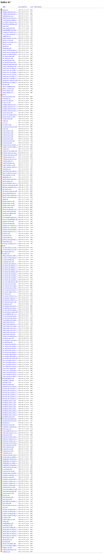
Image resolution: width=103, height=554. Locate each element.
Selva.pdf (6, 26)
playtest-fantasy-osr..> (10, 438)
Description (38, 6)
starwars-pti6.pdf (8, 477)
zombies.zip (6, 551)
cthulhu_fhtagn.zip (8, 163)
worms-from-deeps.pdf (9, 543)
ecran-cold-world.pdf (9, 211)
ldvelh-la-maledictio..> (10, 336)
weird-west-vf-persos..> (10, 531)
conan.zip (6, 148)
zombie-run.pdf (7, 547)
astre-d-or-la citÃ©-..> (10, 70)
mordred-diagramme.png (9, 418)
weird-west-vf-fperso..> (10, 529)
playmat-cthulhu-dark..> (10, 436)
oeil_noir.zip (7, 428)
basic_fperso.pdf (8, 90)
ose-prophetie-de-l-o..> (10, 430)
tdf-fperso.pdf (7, 499)
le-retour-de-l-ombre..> (10, 346)
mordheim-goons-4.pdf (9, 404)
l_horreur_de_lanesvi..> (10, 263)
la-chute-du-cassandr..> (10, 279)
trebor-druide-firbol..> (10, 515)
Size (32, 6)
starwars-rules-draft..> (10, 479)
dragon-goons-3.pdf (8, 203)
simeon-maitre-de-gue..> (10, 467)
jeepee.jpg (6, 253)
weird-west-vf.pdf (8, 537)
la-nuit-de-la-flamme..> (10, 310)
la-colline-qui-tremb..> (10, 285)
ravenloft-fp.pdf (8, 449)
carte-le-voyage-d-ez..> (10, 114)
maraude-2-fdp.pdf (8, 380)
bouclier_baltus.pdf (9, 96)
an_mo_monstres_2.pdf (9, 62)
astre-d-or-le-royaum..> (10, 72)
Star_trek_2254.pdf (8, 28)
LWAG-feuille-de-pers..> (10, 18)
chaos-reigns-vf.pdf (9, 116)
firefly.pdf (6, 233)
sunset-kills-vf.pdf (9, 487)
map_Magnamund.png (8, 378)
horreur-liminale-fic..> (10, 243)
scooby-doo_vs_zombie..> (10, 457)
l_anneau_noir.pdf (8, 261)
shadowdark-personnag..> (10, 465)
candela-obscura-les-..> (10, 106)
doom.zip (5, 199)
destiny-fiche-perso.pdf (10, 185)
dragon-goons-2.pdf (8, 201)
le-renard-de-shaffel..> (10, 344)
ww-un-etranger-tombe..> (10, 545)
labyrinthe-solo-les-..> (10, 332)
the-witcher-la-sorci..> (10, 505)
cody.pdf (5, 128)
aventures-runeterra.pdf (10, 80)
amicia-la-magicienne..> (10, 54)
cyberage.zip (7, 169)
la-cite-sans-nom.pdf (9, 283)
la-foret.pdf (7, 293)
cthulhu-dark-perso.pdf (10, 155)
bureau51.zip (7, 98)
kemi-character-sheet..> (10, 255)
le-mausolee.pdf (8, 342)
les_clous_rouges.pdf (9, 368)
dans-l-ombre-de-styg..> (10, 173)
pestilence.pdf (7, 434)
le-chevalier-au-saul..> (10, 340)
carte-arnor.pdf (8, 112)
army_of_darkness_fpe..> (10, 66)
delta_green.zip (8, 181)
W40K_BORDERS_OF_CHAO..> (10, 30)
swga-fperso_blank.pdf (9, 491)
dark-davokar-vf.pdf (9, 175)
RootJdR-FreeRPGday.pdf (10, 24)
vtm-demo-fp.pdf (8, 525)
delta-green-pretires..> (10, 179)
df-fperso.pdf (7, 189)
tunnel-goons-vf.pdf (9, 519)
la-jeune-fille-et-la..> (10, 295)
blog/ (4, 94)
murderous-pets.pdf (8, 424)
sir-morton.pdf (7, 469)
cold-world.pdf (7, 142)
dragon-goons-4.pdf (8, 205)
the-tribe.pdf (7, 503)
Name (4, 6)
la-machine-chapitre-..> (10, 298)
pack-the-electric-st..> (10, 432)
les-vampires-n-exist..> (10, 366)
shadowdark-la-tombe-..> (10, 463)
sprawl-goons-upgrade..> (10, 473)
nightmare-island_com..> (10, 426)
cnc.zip (5, 122)
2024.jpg (5, 10)
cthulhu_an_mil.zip (8, 157)
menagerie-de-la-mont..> (10, 386)
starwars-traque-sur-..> (10, 481)
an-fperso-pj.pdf (8, 58)
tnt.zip (5, 507)
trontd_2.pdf (7, 517)
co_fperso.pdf (7, 124)
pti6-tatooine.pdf (8, 447)
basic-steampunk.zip (9, 86)
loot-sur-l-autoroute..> (10, 370)
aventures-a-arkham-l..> (10, 78)
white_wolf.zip (7, 539)
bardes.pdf (6, 84)
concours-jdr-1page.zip (10, 151)
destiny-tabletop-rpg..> (10, 187)
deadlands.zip (7, 177)
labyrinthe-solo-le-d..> (10, 328)
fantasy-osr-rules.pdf (9, 227)
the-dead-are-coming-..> (10, 501)
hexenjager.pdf (7, 241)
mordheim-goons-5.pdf (9, 406)
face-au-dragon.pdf (8, 223)
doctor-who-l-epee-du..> (10, 195)
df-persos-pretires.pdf (10, 191)
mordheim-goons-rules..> (10, 414)
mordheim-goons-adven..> (10, 410)
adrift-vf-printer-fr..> (10, 42)
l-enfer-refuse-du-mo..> (10, 257)
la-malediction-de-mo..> (10, 306)
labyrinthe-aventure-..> (10, 324)
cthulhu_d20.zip (8, 161)
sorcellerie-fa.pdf (8, 471)
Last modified (22, 6)
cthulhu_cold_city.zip (9, 159)
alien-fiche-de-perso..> (10, 50)
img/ (4, 245)
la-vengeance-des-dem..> (10, 320)
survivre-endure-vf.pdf (10, 489)
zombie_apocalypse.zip (9, 549)
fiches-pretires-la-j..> (10, 231)
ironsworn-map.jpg (8, 251)
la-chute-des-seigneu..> (10, 273)
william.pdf (6, 541)
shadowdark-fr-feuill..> (10, 461)
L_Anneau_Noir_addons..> (10, 20)
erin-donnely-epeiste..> (10, 217)
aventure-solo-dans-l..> (10, 76)
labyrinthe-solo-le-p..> (10, 330)
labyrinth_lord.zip (8, 322)
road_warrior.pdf (8, 451)
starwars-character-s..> (10, 475)
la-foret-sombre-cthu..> (10, 291)
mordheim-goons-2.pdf (9, 400)
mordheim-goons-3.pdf (9, 402)
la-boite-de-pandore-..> (10, 265)
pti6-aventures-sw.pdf (9, 445)
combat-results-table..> (10, 146)
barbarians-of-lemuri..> (10, 82)
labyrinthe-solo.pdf (9, 334)
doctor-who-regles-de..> (10, 197)
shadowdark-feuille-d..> (10, 459)
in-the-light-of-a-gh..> (10, 247)
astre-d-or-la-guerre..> (10, 68)
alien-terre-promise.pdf (10, 52)
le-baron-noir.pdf (8, 338)
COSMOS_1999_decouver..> (10, 12)
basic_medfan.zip (8, 92)
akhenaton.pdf (7, 48)
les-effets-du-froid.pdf (10, 358)
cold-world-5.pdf (8, 138)
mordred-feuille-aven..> (10, 420)
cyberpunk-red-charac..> (10, 171)
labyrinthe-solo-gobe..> (10, 326)
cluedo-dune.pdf (8, 118)
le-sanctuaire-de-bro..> (10, 348)
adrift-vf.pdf (7, 44)
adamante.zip (7, 36)
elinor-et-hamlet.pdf (9, 213)
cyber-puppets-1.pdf (9, 165)
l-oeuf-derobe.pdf (8, 259)
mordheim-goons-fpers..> (10, 412)
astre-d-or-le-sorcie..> (10, 74)
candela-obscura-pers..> (10, 108)
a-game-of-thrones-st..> (10, 32)
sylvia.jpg (6, 495)
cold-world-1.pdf (8, 130)
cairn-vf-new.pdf (8, 100)
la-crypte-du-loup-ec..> (10, 289)
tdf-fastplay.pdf (8, 497)
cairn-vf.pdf (7, 102)
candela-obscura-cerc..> (10, 104)
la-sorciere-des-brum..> (10, 316)
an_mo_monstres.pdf (8, 60)
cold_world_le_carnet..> (10, 144)
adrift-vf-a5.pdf (8, 40)
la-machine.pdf (7, 304)
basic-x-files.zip (8, 88)
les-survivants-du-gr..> (10, 360)
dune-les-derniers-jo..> (10, 209)
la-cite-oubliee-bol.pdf (10, 281)
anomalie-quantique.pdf (10, 64)
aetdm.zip (6, 46)
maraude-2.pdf (7, 382)
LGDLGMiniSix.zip (8, 16)
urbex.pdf (6, 521)
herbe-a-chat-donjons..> (10, 239)
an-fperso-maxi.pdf (8, 56)
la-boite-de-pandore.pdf (10, 271)
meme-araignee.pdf (8, 384)
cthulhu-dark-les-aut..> (10, 153)
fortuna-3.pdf (7, 235)
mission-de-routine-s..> (10, 388)
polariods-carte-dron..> (10, 442)
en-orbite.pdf (7, 215)
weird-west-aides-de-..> (10, 527)
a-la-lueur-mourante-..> (10, 34)
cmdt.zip (5, 120)
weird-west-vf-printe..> (10, 535)
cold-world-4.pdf (8, 136)
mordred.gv (6, 422)
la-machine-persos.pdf (9, 302)
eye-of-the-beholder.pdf (10, 219)
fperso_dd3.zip (7, 237)
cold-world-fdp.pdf (8, 140)
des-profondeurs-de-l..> (10, 183)
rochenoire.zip (7, 453)
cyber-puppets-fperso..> (10, 167)
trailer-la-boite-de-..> (10, 509)
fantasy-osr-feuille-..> (10, 225)
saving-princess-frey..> (10, 455)
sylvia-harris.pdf (8, 493)
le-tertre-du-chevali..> (10, 352)
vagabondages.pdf (8, 523)
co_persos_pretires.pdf (10, 126)
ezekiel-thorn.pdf (8, 221)
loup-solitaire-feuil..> (10, 372)
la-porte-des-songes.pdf (10, 312)
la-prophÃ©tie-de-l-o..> (10, 314)
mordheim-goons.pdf (8, 416)
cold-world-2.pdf (8, 132)
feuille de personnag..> (10, 229)
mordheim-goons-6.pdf (9, 408)
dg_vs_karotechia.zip (9, 193)
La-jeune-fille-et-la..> (10, 22)
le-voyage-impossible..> (10, 354)
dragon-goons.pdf (8, 207)
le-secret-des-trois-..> (10, 350)
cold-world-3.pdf (8, 134)
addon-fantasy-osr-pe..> (10, 38)
